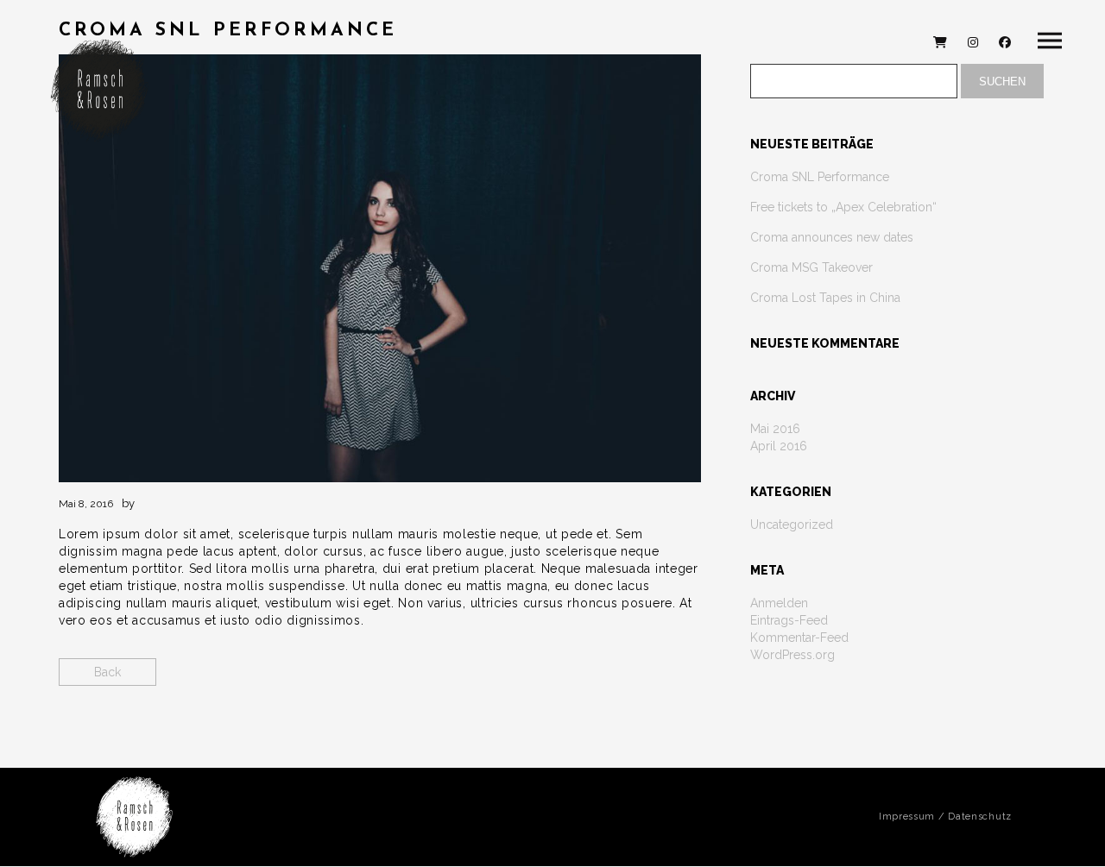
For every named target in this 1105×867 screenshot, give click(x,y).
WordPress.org (792, 655)
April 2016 (778, 446)
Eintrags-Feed (789, 620)
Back (107, 672)
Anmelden (779, 603)
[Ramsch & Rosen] (99, 90)
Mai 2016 (775, 429)
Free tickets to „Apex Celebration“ (843, 207)
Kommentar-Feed (799, 637)
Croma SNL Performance (819, 177)
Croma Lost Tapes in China (825, 298)
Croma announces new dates (831, 237)
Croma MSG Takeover (811, 267)
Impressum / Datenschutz (945, 816)
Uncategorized (791, 524)
